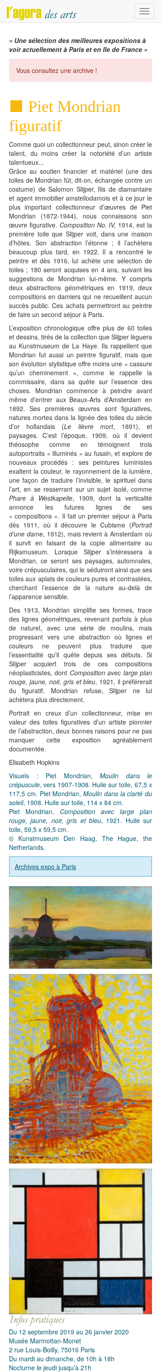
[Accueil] (41, 11)
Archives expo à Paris (45, 866)
